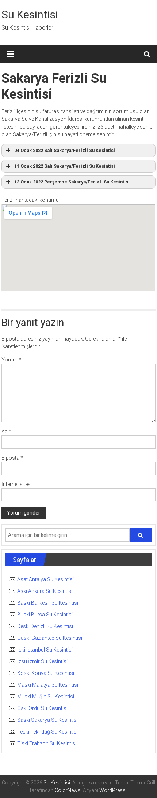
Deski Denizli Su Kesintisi (45, 626)
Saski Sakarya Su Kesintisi (47, 720)
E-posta (12, 458)
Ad (6, 431)
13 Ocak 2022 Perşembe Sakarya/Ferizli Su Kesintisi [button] (72, 182)
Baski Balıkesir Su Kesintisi (47, 603)
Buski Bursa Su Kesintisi (45, 614)
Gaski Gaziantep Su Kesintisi (49, 638)
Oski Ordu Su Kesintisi (42, 708)
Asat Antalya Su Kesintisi (45, 579)
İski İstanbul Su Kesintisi (45, 650)
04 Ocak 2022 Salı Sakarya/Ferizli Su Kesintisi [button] (64, 150)
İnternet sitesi (16, 484)
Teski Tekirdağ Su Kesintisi (47, 732)
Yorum (11, 360)
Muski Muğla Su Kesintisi (45, 696)
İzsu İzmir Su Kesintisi (42, 661)
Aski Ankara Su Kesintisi (44, 591)
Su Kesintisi (29, 14)
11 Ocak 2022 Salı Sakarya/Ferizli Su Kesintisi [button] (64, 166)
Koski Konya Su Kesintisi (45, 673)
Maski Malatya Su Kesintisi (47, 685)
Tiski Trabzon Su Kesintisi (46, 743)
